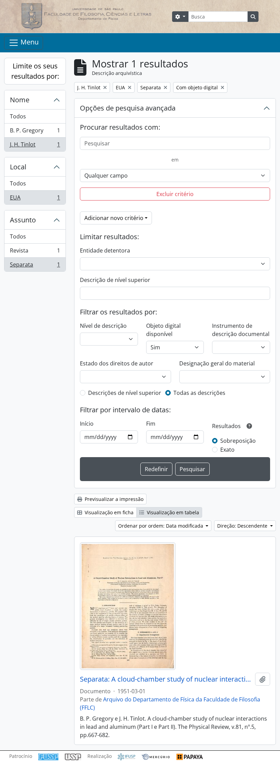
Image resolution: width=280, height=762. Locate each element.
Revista (35, 252)
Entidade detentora (105, 250)
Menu (29, 42)
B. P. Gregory (35, 132)
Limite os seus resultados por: (35, 71)
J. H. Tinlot (35, 146)
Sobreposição (238, 440)
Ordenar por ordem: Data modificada (161, 525)
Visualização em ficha (108, 512)
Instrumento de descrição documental (240, 330)
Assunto (23, 219)
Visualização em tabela (172, 512)
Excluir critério (175, 194)
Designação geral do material (217, 363)
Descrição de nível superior (115, 280)
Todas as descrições (199, 393)
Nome (19, 99)
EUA (35, 199)
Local (18, 166)
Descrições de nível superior (124, 393)
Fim (150, 423)
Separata (35, 266)
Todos (18, 116)
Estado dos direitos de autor (116, 363)
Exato (227, 449)
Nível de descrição (103, 326)
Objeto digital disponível (163, 330)
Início (87, 423)
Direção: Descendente (243, 525)
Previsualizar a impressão (113, 499)
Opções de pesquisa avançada (128, 108)
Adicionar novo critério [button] (113, 218)
